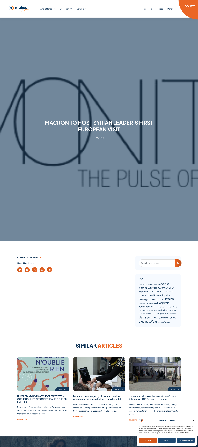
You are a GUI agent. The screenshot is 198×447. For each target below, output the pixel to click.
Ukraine (144, 321)
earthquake (164, 295)
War (154, 321)
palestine (147, 313)
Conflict (159, 291)
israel (148, 310)
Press (160, 9)
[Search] (178, 263)
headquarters (158, 299)
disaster (143, 295)
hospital (142, 303)
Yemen (167, 322)
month (140, 314)
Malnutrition (154, 310)
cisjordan (143, 291)
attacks (141, 284)
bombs (143, 287)
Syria (143, 317)
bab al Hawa (148, 284)
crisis (166, 292)
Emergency (146, 299)
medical (161, 310)
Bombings (163, 283)
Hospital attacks (151, 303)
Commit (80, 9)
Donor (170, 9)
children (169, 287)
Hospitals (163, 302)
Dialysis (171, 292)
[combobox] (157, 263)
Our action (64, 9)
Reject (166, 440)
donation (152, 295)
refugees (160, 314)
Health (169, 299)
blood (155, 284)
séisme (151, 317)
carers (161, 287)
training (164, 317)
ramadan (153, 314)
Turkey (172, 317)
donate (190, 6)
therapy (158, 318)
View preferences (185, 440)
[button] (193, 420)
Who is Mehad (46, 9)
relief (167, 314)
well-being (161, 322)
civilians (151, 291)
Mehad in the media (28, 257)
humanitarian (145, 306)
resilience (172, 314)
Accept (148, 440)
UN (150, 322)
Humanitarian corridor (160, 307)
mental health (171, 310)
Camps (152, 287)
